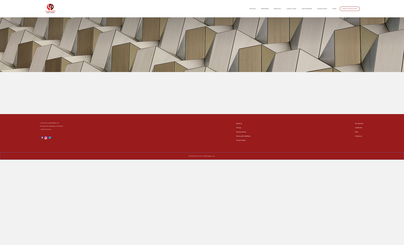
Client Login (291, 8)
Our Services (359, 123)
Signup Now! (322, 8)
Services (277, 8)
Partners (265, 8)
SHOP (334, 8)
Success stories (241, 132)
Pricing (253, 8)
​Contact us (358, 136)
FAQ (356, 132)
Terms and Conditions (243, 136)
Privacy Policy (241, 140)
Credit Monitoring (349, 8)
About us (239, 123)
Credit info (358, 127)
